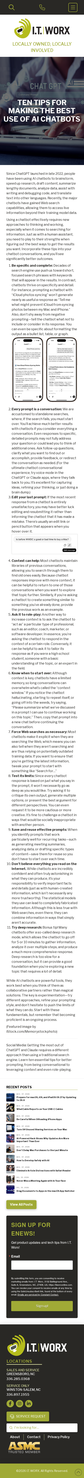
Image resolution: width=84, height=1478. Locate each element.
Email (15, 1256)
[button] (12, 7)
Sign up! (42, 1306)
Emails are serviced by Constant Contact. (38, 1294)
